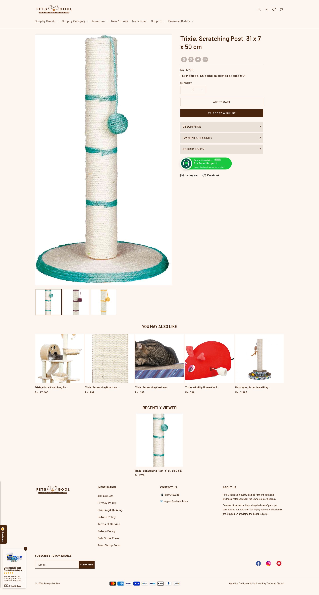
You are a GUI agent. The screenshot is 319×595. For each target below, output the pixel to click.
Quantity (186, 83)
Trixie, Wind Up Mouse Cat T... (202, 387)
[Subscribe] (87, 565)
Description (192, 126)
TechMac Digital (275, 583)
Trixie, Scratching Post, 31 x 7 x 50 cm (158, 470)
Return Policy (106, 531)
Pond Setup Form (109, 545)
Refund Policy (194, 149)
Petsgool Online (52, 583)
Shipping (206, 75)
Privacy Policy (107, 503)
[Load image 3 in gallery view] (103, 302)
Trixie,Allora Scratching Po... (51, 387)
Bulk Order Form (108, 538)
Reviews (2, 537)
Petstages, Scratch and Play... (252, 387)
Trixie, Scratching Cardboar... (152, 387)
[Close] (221, 28)
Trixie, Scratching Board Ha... (102, 387)
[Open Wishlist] (273, 9)
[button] (46, 21)
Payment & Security (197, 138)
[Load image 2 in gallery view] (76, 302)
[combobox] (155, 28)
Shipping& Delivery (110, 510)
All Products (105, 496)
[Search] (213, 28)
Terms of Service (109, 524)
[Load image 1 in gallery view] (48, 302)
